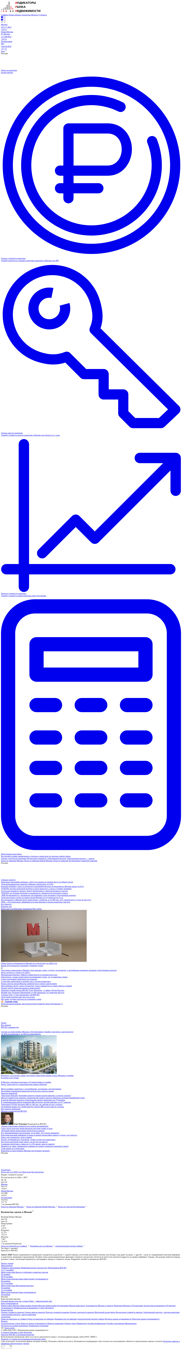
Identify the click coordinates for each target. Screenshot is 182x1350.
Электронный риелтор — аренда (80, 858)
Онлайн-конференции (96, 1323)
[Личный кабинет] (2, 17)
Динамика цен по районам (41, 1246)
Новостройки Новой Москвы (32, 1306)
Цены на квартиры (9, 70)
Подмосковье (6, 1198)
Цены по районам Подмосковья (66, 861)
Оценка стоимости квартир (12, 1312)
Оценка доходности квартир (82, 1312)
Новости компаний (9, 1093)
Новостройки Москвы (10, 1306)
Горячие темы (70, 1323)
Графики (5, 15)
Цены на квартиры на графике (14, 1246)
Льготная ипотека (29, 1004)
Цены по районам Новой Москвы (38, 861)
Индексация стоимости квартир (129, 1312)
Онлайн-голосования (115, 1323)
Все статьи (37, 909)
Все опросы (6, 1025)
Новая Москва (7, 1191)
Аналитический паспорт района (69, 1246)
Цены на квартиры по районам (40, 1319)
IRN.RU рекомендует (10, 1027)
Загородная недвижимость (155, 1306)
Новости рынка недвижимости (34, 1323)
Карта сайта (10, 1328)
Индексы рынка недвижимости (118, 1319)
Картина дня (6, 906)
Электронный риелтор (56, 858)
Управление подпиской (38, 1326)
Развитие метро (44, 1004)
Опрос (3, 1023)
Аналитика (26, 15)
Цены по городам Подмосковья (71, 1207)
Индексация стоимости (37, 858)
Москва (4, 1184)
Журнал (34, 15)
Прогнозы (18, 909)
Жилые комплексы (77, 1306)
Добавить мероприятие (11, 1268)
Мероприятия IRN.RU (57, 1268)
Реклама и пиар (16, 1332)
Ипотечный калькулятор (104, 1312)
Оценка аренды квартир (35, 1312)
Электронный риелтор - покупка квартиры (161, 1312)
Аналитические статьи (10, 1323)
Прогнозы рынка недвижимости (145, 1319)
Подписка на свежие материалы (14, 1326)
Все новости (6, 904)
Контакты (28, 1332)
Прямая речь (81, 1323)
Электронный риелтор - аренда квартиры (18, 1315)
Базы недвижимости (9, 1303)
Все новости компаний (10, 1109)
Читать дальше (7, 1263)
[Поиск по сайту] (4, 17)
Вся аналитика (37, 1172)
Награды (4, 1335)
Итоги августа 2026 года (11, 1172)
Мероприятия (7, 1266)
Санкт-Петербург (46, 1308)
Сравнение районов (88, 861)
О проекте (42, 15)
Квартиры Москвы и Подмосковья (128, 1306)
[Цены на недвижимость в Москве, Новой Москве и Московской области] (21, 13)
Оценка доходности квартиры (13, 858)
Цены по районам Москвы (12, 861)
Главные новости (8, 880)
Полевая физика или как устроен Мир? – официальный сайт (26, 1301)
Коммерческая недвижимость (26, 1308)
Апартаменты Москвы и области (99, 1306)
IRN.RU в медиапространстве (21, 1335)
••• (62, 1004)
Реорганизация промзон (11, 1004)
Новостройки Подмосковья (57, 1306)
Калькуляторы (15, 15)
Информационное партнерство (34, 1268)
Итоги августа (7, 909)
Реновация (56, 1004)
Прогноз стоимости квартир (57, 1312)
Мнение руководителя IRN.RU (14, 1111)
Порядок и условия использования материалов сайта (23, 1339)
